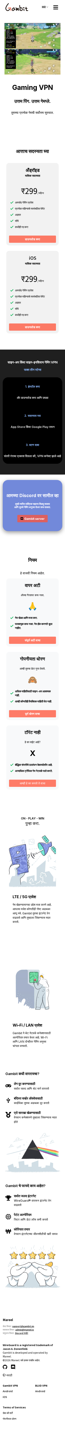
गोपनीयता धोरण (9, 1418)
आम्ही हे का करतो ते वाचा (32, 783)
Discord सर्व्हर (21, 1333)
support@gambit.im (23, 1326)
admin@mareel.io (24, 1329)
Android (8, 1391)
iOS (5, 1397)
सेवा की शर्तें (8, 1413)
